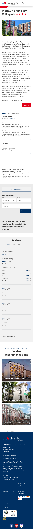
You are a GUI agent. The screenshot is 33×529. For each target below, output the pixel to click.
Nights (18, 197)
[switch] (13, 515)
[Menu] (16, 511)
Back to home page (16, 438)
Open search (23, 3)
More (29, 139)
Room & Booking (16, 189)
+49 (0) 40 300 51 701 (13, 462)
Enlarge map (25, 153)
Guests (4, 203)
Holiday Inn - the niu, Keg (16, 370)
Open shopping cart (17, 3)
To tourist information (9, 455)
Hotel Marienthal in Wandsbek (16, 392)
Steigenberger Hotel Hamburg (16, 414)
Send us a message (9, 458)
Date (3, 197)
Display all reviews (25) (8, 336)
